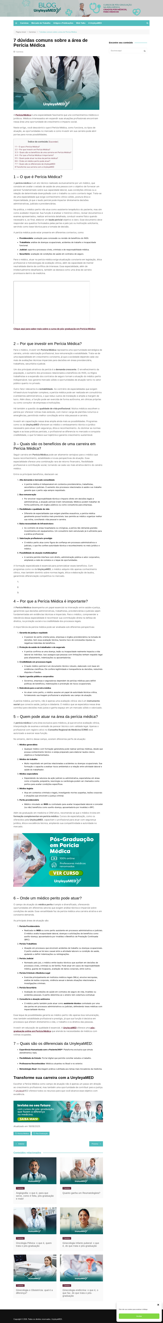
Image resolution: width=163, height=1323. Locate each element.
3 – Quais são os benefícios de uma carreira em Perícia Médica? (43, 152)
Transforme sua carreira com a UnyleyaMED (35, 167)
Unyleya (20, 1091)
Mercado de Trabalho (40, 23)
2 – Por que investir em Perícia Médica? (33, 149)
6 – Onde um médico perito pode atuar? (32, 161)
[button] (158, 1305)
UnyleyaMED (70, 1027)
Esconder (53, 142)
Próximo (95, 1144)
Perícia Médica (23, 115)
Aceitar (139, 1316)
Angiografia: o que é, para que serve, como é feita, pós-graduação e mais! (35, 1196)
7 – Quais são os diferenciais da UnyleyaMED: (35, 164)
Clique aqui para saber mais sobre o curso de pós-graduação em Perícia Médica (54, 329)
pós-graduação (42, 1133)
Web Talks (80, 23)
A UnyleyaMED (95, 23)
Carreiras (24, 23)
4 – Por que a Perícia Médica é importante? (34, 155)
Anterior (21, 1144)
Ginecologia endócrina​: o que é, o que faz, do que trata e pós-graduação (80, 1293)
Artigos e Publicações (63, 23)
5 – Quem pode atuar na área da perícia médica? (36, 158)
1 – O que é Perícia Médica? (27, 147)
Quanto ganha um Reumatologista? (81, 1193)
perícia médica (23, 1133)
